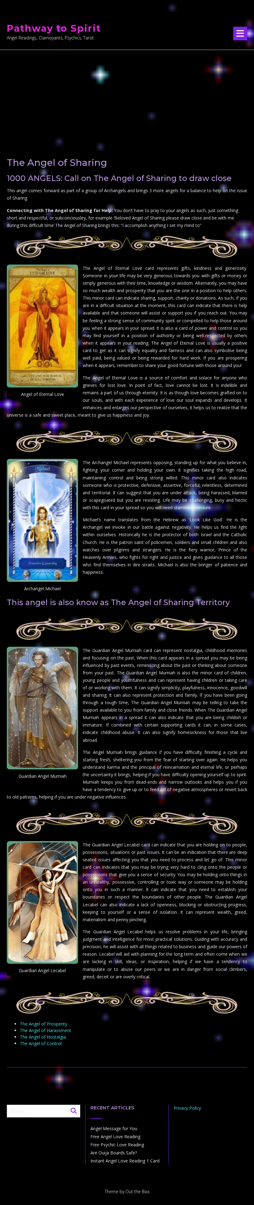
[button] (240, 33)
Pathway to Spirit (54, 28)
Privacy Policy (187, 1108)
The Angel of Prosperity (43, 1024)
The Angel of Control (41, 1043)
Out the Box (137, 1191)
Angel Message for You (113, 1128)
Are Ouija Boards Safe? (113, 1153)
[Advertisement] (127, 96)
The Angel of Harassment (45, 1030)
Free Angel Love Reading (115, 1136)
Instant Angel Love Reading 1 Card (125, 1161)
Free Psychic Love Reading (117, 1145)
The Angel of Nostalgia (43, 1037)
